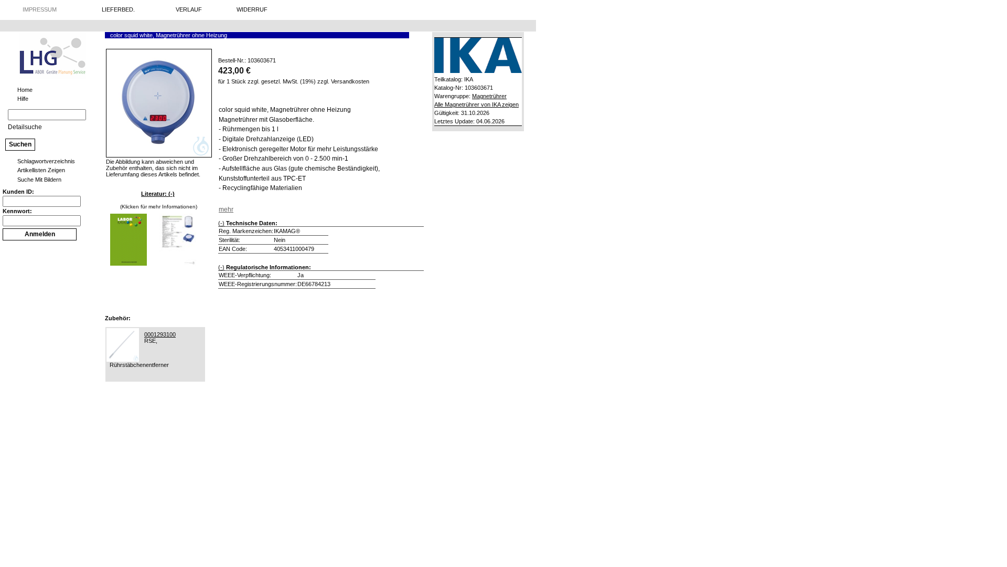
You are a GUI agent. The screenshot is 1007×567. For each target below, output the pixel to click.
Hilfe (22, 99)
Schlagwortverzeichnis (46, 161)
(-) (221, 223)
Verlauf (189, 9)
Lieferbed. (118, 9)
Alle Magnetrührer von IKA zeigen (476, 104)
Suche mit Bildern (39, 179)
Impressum (40, 9)
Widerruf (252, 9)
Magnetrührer (489, 96)
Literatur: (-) (158, 194)
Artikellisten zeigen (41, 170)
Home (25, 90)
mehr (226, 209)
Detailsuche (25, 127)
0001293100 (160, 334)
